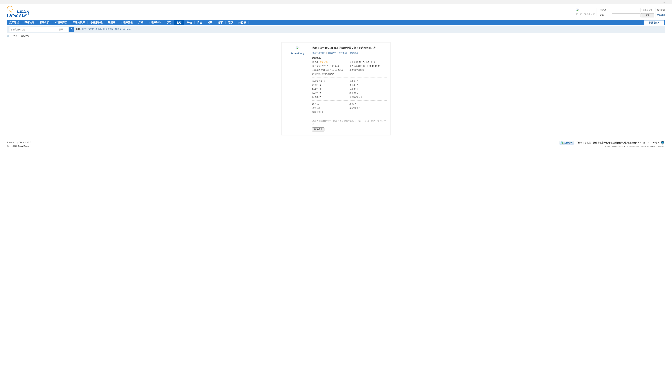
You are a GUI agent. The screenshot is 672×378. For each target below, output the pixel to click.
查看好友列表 (318, 53)
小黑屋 (587, 142)
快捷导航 (653, 22)
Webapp (127, 29)
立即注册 (661, 15)
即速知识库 (79, 22)
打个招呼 (343, 53)
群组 (168, 22)
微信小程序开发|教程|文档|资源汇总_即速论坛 (8, 35)
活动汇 (91, 29)
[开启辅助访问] (660, 2)
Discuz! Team (23, 146)
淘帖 (189, 22)
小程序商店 (61, 22)
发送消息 (354, 53)
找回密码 (661, 10)
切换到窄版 (663, 2)
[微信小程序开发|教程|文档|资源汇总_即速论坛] (18, 16)
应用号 (118, 29)
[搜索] (71, 29)
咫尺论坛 (14, 22)
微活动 (99, 29)
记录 (230, 22)
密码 (602, 15)
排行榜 (242, 22)
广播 (140, 22)
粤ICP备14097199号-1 (648, 142)
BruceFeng (297, 53)
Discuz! (22, 142)
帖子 (61, 29)
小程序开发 (127, 22)
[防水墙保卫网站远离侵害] (662, 142)
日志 (199, 22)
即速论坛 (29, 22)
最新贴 (111, 22)
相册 (210, 22)
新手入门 (45, 22)
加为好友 (332, 53)
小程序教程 (96, 22)
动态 (179, 22)
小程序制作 (155, 22)
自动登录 (648, 10)
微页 (84, 29)
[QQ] (566, 142)
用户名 (603, 10)
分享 (220, 22)
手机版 (579, 142)
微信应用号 (108, 29)
